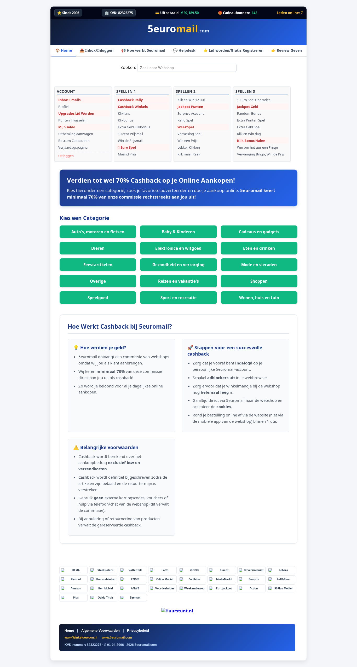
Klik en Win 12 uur (191, 99)
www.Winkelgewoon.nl (81, 637)
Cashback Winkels (133, 106)
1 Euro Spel (127, 147)
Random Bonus (249, 113)
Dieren (98, 248)
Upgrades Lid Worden (76, 113)
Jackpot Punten (190, 106)
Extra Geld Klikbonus (134, 127)
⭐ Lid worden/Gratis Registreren (233, 50)
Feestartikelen (97, 264)
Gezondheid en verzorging (178, 264)
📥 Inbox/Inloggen (96, 50)
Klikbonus (125, 120)
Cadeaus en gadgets (259, 231)
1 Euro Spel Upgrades (253, 99)
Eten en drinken (259, 248)
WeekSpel (185, 127)
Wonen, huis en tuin (259, 297)
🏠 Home (63, 50)
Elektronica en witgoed (178, 248)
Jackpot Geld (247, 106)
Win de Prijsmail (130, 140)
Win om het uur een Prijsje (257, 147)
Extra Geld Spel (248, 127)
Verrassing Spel (189, 133)
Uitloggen (66, 155)
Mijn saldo (66, 127)
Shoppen (259, 281)
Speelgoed (98, 297)
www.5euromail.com (117, 637)
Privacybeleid (138, 631)
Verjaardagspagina (73, 147)
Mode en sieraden (259, 264)
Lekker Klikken (188, 147)
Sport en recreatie (178, 297)
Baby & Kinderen (178, 231)
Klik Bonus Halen (251, 140)
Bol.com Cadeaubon (74, 140)
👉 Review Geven (286, 50)
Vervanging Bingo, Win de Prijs (261, 154)
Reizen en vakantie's (178, 281)
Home (69, 631)
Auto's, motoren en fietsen (97, 231)
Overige (98, 281)
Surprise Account (190, 113)
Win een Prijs (187, 140)
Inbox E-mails (69, 99)
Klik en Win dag (249, 133)
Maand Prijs (127, 154)
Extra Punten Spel (251, 120)
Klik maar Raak (188, 154)
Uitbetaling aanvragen (75, 133)
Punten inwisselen (72, 120)
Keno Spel (185, 120)
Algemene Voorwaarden (100, 631)
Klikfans (124, 113)
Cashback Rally (130, 99)
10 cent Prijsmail (130, 133)
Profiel (63, 106)
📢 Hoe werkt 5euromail (143, 50)
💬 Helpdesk (184, 50)
